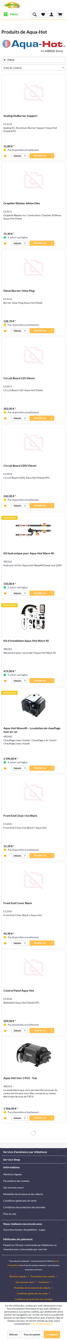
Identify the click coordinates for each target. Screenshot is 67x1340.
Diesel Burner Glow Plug (18, 290)
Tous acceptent (32, 1334)
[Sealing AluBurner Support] (33, 93)
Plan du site (9, 1213)
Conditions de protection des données (24, 1207)
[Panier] (59, 14)
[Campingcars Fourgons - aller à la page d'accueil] (12, 5)
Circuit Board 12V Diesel (19, 378)
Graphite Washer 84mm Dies (21, 203)
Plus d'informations (42, 1323)
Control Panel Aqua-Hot (18, 990)
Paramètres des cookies (16, 1180)
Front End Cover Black (17, 903)
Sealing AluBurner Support (20, 115)
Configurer (52, 1334)
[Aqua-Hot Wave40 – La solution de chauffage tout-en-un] (33, 705)
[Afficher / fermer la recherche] (34, 14)
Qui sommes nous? (13, 1187)
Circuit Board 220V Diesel (19, 465)
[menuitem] (10, 14)
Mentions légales (12, 1174)
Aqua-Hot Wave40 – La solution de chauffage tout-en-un (31, 729)
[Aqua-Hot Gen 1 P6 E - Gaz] (33, 1055)
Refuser (13, 1334)
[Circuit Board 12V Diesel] (33, 355)
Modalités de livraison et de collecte (23, 1194)
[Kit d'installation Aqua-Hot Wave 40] (33, 618)
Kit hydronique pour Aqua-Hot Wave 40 (28, 553)
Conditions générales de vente (19, 1200)
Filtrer (11, 59)
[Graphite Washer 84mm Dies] (33, 180)
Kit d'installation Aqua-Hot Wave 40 (26, 640)
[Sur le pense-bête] (5, 156)
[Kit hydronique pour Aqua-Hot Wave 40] (33, 530)
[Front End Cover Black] (33, 880)
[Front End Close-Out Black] (33, 792)
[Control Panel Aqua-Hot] (33, 967)
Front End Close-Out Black (20, 815)
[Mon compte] (51, 14)
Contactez (43, 1282)
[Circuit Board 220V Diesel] (33, 442)
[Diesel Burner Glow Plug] (33, 268)
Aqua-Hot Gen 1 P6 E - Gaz (20, 1078)
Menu (14, 14)
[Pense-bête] (42, 14)
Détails (17, 155)
